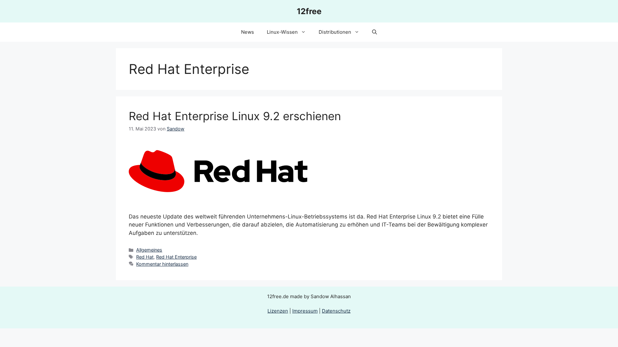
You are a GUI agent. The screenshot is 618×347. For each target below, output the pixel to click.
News (247, 32)
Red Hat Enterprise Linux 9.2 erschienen (235, 116)
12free (309, 11)
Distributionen (335, 32)
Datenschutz (336, 311)
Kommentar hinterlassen (162, 264)
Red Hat (145, 257)
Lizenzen (277, 311)
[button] (374, 32)
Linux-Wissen (282, 32)
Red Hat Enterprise (176, 257)
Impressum (305, 311)
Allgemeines (149, 250)
